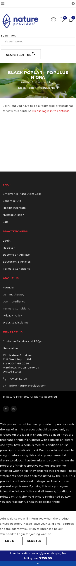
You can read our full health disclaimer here (30, 501)
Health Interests (14, 208)
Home (25, 82)
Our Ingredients (14, 301)
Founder (8, 287)
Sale (5, 222)
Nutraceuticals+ (13, 215)
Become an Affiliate (16, 254)
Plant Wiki (42, 82)
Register (9, 247)
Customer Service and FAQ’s (22, 341)
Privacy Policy (12, 315)
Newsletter (10, 348)
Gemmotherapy (13, 294)
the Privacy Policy (21, 491)
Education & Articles (17, 261)
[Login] (53, 21)
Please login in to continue (51, 111)
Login (7, 240)
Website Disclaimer (16, 322)
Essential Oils (12, 200)
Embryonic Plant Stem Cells (22, 193)
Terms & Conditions (16, 268)
